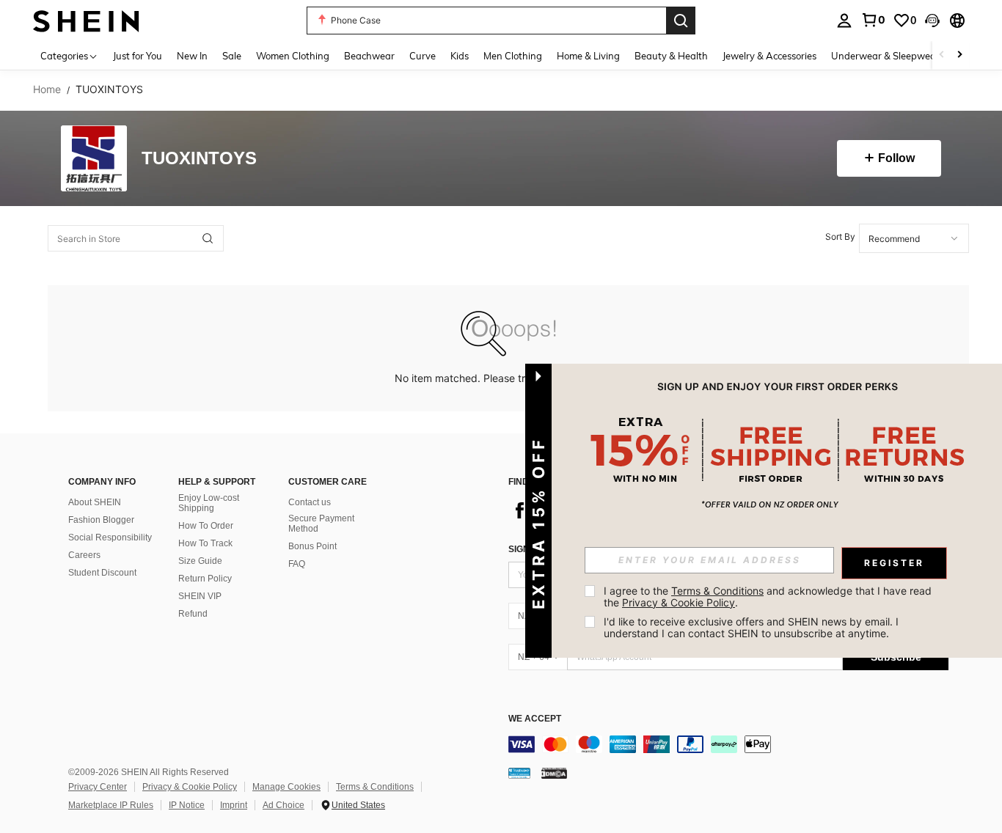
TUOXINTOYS (199, 159)
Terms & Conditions (375, 787)
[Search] (680, 20)
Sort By (840, 236)
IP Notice (187, 805)
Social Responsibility (110, 537)
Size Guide (200, 561)
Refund (193, 614)
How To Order (205, 526)
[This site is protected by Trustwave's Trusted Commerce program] (519, 773)
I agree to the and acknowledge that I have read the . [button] (769, 596)
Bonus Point (312, 546)
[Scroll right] (959, 55)
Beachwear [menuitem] (369, 56)
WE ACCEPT (534, 719)
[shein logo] (86, 20)
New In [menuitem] (192, 56)
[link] (872, 20)
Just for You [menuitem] (137, 56)
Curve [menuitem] (422, 56)
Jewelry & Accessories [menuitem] (769, 56)
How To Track (205, 543)
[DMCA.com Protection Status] (554, 773)
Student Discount (102, 573)
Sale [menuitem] (231, 56)
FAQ (296, 564)
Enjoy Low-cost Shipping (208, 503)
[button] (932, 20)
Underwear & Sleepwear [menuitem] (885, 56)
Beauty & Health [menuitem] (671, 56)
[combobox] (914, 238)
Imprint (233, 805)
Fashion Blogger (101, 520)
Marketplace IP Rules (110, 805)
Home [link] (47, 89)
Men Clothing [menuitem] (512, 56)
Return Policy (205, 578)
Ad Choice (283, 805)
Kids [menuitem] (459, 56)
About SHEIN (94, 502)
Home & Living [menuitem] (588, 56)
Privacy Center (97, 787)
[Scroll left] (942, 55)
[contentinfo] (728, 744)
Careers (84, 555)
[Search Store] (207, 238)
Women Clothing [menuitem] (292, 56)
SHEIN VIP (200, 596)
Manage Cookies (286, 787)
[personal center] (844, 20)
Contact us (309, 502)
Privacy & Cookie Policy (189, 787)
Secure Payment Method (321, 523)
